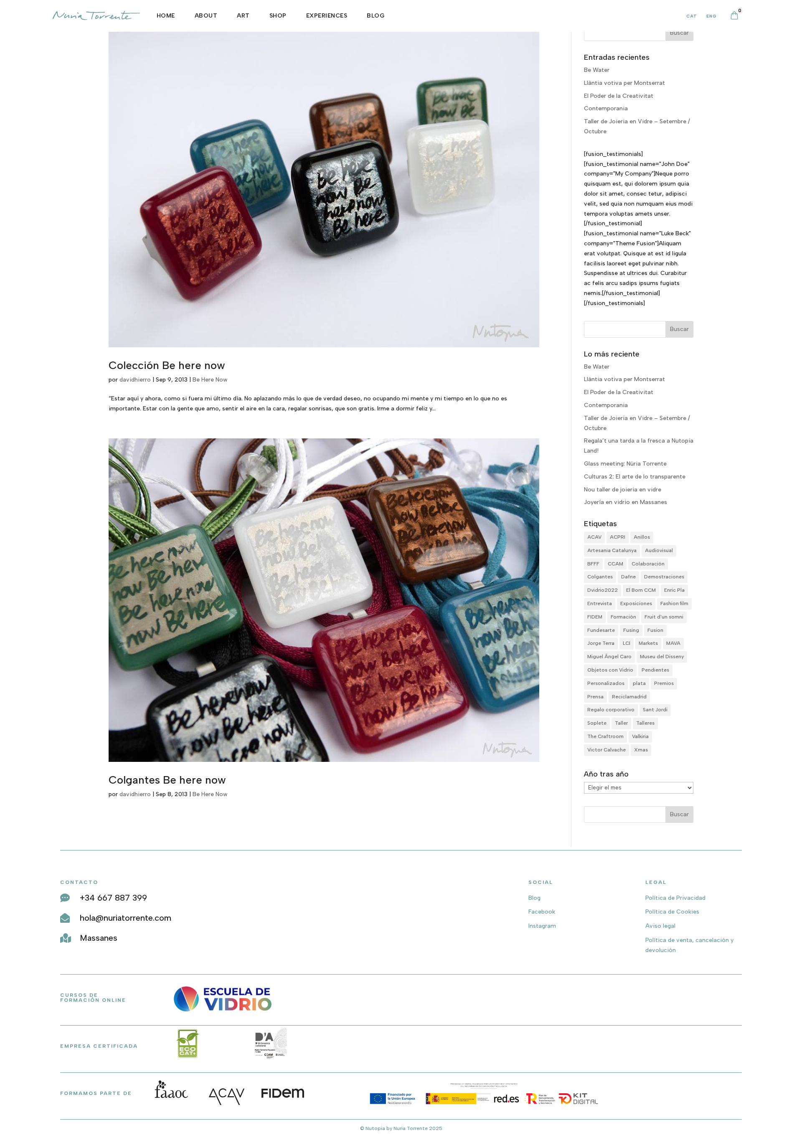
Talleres (645, 723)
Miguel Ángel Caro (609, 656)
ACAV (594, 537)
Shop (278, 15)
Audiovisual (659, 550)
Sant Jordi (655, 710)
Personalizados (605, 683)
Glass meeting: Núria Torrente (625, 463)
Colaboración (648, 564)
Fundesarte (601, 630)
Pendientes (655, 670)
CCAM (615, 564)
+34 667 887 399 (113, 898)
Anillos (642, 537)
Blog (375, 15)
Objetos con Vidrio (610, 670)
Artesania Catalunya (612, 550)
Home (166, 15)
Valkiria (640, 736)
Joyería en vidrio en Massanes (625, 502)
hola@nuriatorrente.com (125, 918)
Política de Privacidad (675, 897)
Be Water (596, 70)
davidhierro (135, 379)
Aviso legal (660, 925)
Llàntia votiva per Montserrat (624, 83)
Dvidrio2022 (602, 590)
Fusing (631, 630)
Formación (623, 617)
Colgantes (600, 577)
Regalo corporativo (610, 710)
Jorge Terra (600, 643)
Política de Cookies (672, 911)
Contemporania (606, 108)
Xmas (641, 750)
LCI (626, 643)
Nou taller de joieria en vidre (622, 489)
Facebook (541, 911)
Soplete (597, 723)
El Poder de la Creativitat (618, 95)
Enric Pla (674, 590)
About (206, 15)
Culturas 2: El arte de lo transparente (634, 476)
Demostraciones (664, 577)
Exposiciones (636, 603)
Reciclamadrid (629, 697)
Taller (621, 723)
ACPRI (617, 537)
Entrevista (599, 603)
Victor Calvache (606, 750)
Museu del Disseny (662, 656)
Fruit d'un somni (664, 617)
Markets (648, 643)
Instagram (542, 925)
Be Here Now (210, 379)
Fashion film (674, 603)
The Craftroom (605, 736)
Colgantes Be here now (167, 780)
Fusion (655, 630)
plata (639, 683)
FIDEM (594, 617)
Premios (664, 683)
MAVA (673, 643)
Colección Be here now (167, 365)
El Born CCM (641, 590)
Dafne (628, 577)
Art (243, 15)
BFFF (593, 564)
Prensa (595, 697)
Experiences (327, 15)
